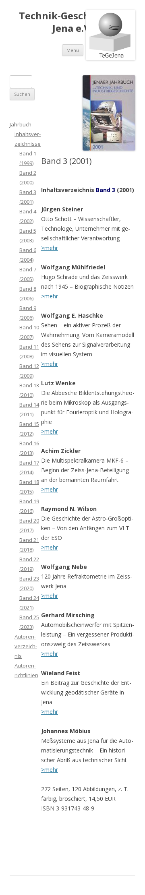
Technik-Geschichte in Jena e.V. (72, 22)
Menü (72, 50)
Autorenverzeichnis (25, 646)
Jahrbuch (20, 124)
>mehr (49, 248)
